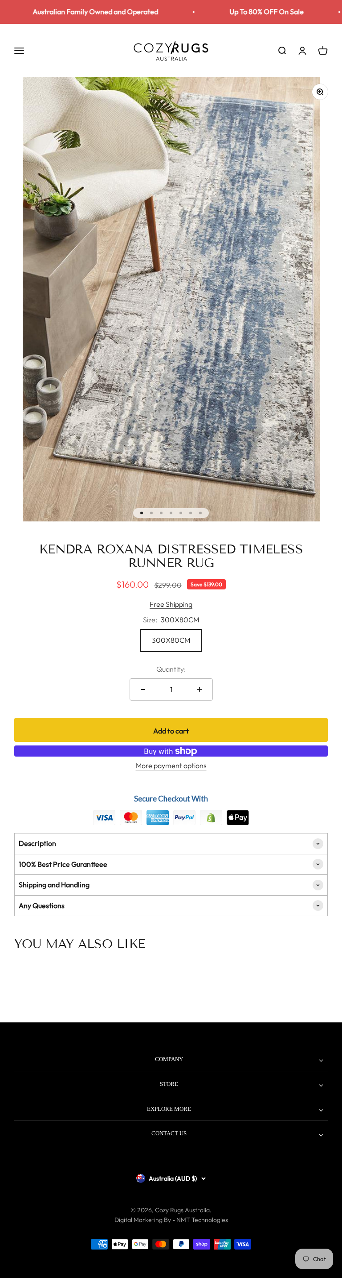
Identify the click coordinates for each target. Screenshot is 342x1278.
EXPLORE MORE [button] (169, 1109)
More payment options (171, 765)
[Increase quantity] (199, 689)
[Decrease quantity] (143, 689)
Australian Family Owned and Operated (81, 11)
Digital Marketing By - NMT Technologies (171, 1220)
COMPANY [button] (169, 1059)
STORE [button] (169, 1084)
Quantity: (171, 669)
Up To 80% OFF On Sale (252, 11)
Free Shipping (171, 604)
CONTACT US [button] (169, 1133)
